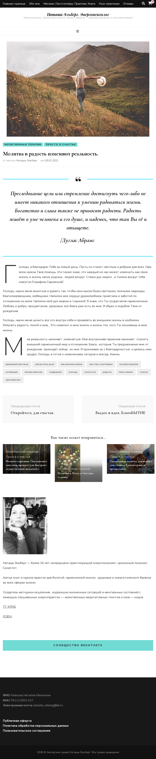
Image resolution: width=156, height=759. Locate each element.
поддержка (55, 372)
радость (107, 372)
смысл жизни (126, 372)
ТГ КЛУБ (9, 607)
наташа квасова (33, 372)
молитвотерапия (128, 364)
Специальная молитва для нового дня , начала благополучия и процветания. (131, 465)
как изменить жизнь (71, 364)
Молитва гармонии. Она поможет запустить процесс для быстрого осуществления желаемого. (26, 465)
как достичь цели (44, 364)
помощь (72, 372)
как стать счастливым (101, 364)
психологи (90, 372)
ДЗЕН (7, 616)
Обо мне (34, 4)
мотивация (12, 372)
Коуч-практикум (109, 4)
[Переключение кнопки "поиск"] (143, 3)
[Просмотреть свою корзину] (150, 3)
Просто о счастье (61, 144)
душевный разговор (17, 364)
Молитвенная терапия (23, 144)
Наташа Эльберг (26, 160)
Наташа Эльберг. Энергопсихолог (78, 14)
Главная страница (14, 4)
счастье (144, 372)
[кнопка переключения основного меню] (78, 31)
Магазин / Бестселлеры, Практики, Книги (69, 4)
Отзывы (128, 4)
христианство (13, 379)
